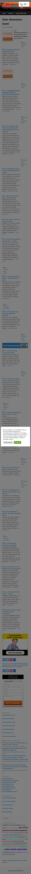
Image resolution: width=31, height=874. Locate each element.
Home (4, 13)
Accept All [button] (17, 442)
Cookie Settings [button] (8, 442)
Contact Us (10, 13)
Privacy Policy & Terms (21, 13)
